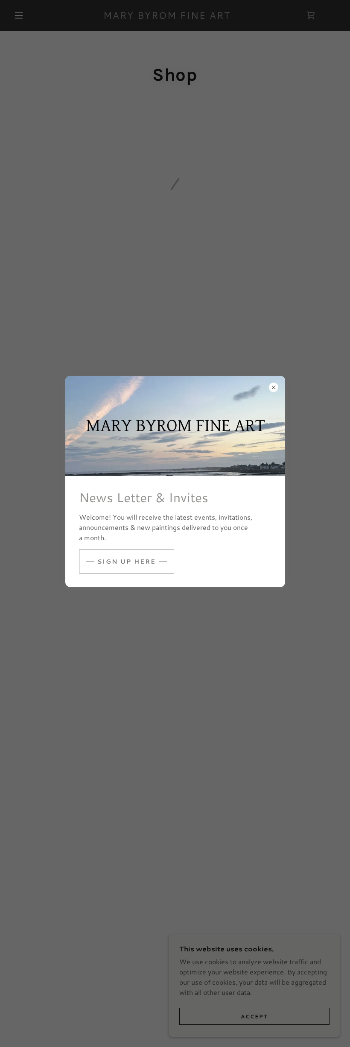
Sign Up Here (126, 561)
